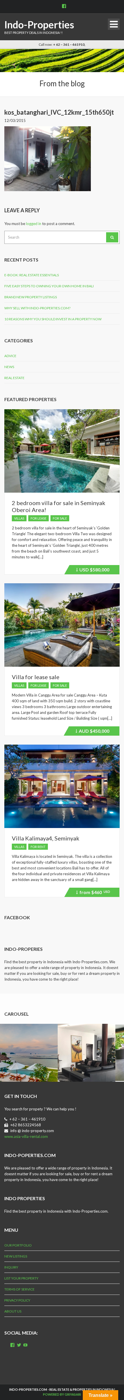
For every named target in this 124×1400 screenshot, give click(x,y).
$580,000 (93, 570)
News (9, 367)
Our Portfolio (18, 1245)
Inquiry (11, 1267)
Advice (10, 356)
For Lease (38, 518)
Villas (19, 518)
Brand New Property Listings (30, 297)
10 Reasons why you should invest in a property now (53, 319)
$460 (94, 893)
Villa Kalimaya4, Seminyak (45, 838)
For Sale (60, 518)
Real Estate (14, 378)
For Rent (38, 847)
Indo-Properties (39, 24)
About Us (12, 1311)
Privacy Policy (17, 1300)
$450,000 (93, 732)
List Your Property (21, 1278)
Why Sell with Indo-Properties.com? (37, 308)
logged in (33, 223)
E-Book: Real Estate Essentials (31, 275)
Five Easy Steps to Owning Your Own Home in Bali (49, 286)
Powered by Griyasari (62, 1394)
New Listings (15, 1256)
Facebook (17, 917)
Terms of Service (19, 1289)
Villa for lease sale (35, 676)
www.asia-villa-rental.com (26, 1136)
